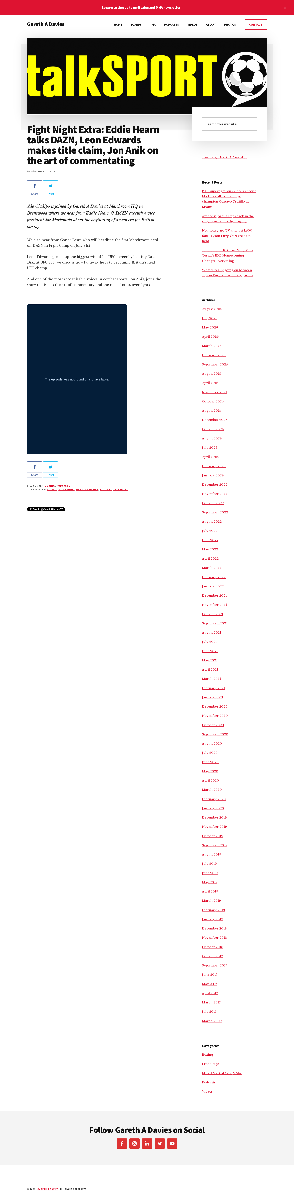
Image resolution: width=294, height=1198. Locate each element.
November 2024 (214, 392)
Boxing (50, 485)
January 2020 (213, 808)
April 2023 (210, 457)
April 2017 (210, 993)
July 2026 (209, 318)
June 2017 (209, 974)
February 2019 (213, 910)
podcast (106, 489)
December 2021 (214, 595)
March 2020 (212, 790)
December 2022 (214, 484)
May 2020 (210, 771)
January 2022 (213, 586)
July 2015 (209, 1011)
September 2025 (215, 364)
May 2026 (210, 327)
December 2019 (214, 817)
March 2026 (212, 346)
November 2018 (214, 937)
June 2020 (210, 762)
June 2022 (210, 540)
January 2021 (212, 697)
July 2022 (209, 531)
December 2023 (214, 420)
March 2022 (212, 568)
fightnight (66, 489)
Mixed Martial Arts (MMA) (222, 1073)
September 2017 (214, 965)
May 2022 (210, 549)
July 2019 (209, 864)
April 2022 (210, 558)
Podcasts (63, 485)
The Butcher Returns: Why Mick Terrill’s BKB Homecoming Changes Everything (227, 255)
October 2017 (212, 956)
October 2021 (212, 614)
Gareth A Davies (45, 24)
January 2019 (212, 919)
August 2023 (212, 438)
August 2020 (212, 743)
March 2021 (211, 679)
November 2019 (214, 827)
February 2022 (214, 577)
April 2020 (210, 780)
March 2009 (212, 1021)
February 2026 (214, 355)
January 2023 (213, 475)
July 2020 (210, 753)
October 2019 (212, 836)
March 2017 (211, 1002)
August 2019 (211, 854)
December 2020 (215, 706)
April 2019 (210, 891)
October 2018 (212, 947)
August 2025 (212, 373)
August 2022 (212, 521)
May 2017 (209, 984)
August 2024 (212, 410)
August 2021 (211, 632)
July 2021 (209, 642)
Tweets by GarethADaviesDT (224, 157)
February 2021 (213, 688)
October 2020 (213, 725)
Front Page (210, 1064)
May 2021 (209, 660)
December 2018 (214, 928)
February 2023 (214, 466)
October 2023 (213, 429)
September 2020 (215, 734)
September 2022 (215, 512)
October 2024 (213, 401)
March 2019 (211, 900)
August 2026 (212, 309)
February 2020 (214, 799)
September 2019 (214, 845)
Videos (207, 1091)
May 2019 (209, 882)
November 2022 (215, 494)
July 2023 (209, 447)
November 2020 (215, 716)
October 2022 (213, 503)
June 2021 (210, 651)
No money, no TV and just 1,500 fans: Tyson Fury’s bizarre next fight (227, 236)
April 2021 (210, 669)
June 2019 (210, 873)
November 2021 (214, 605)
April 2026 (210, 336)
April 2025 (210, 383)
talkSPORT (120, 489)
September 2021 (214, 623)
